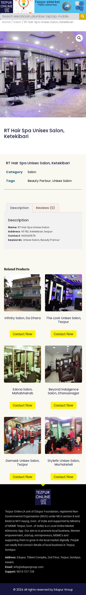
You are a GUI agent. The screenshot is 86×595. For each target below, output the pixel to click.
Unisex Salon (62, 180)
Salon (17, 22)
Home (6, 22)
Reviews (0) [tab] (45, 208)
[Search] (82, 16)
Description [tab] (19, 208)
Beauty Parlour (39, 180)
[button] (79, 38)
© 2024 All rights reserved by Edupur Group (43, 590)
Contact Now (22, 334)
